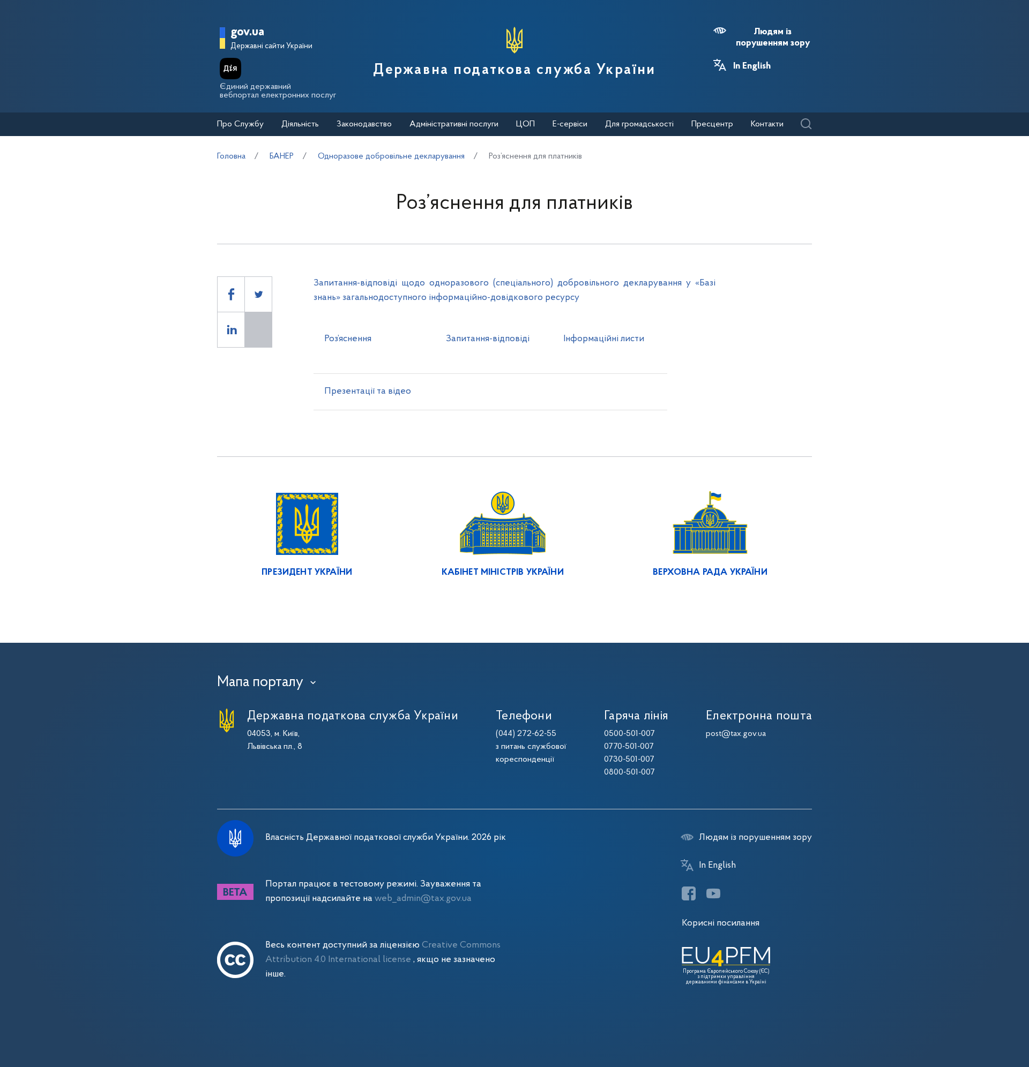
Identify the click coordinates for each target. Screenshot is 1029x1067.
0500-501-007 (629, 734)
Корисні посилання (720, 923)
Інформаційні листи (603, 338)
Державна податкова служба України (514, 70)
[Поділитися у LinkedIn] (231, 329)
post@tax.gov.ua (736, 734)
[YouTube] (713, 893)
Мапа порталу (260, 682)
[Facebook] (689, 893)
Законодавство (364, 124)
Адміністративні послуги (453, 124)
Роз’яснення (347, 338)
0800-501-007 (629, 772)
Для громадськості (639, 124)
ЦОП (525, 124)
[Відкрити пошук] (806, 124)
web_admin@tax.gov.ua (423, 898)
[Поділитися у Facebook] (231, 294)
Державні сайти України (271, 46)
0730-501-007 (629, 759)
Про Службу (240, 124)
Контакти (767, 124)
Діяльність (300, 124)
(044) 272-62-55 (526, 734)
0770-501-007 (629, 746)
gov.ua (247, 32)
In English (752, 66)
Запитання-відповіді (488, 338)
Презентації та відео (367, 391)
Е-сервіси (570, 124)
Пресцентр (712, 124)
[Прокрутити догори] (975, 1024)
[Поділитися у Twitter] (258, 294)
